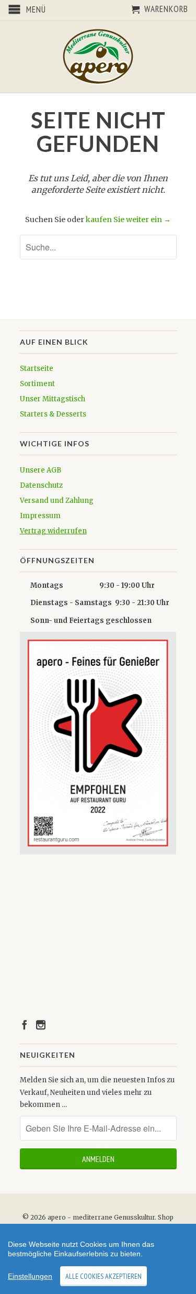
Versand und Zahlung (57, 500)
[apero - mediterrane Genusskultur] (98, 57)
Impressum (40, 515)
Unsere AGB (40, 470)
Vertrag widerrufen (53, 531)
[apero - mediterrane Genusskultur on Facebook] (24, 1024)
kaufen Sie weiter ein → (128, 219)
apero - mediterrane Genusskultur (101, 1217)
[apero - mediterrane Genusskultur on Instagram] (40, 1024)
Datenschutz (41, 485)
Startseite (36, 368)
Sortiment (37, 383)
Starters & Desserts (53, 414)
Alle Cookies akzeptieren (103, 1276)
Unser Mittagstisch (52, 398)
